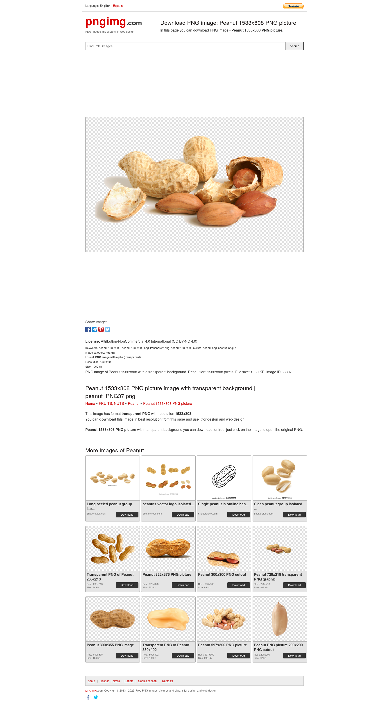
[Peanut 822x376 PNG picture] (168, 548)
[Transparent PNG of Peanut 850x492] (168, 619)
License (104, 681)
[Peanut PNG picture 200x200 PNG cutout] (279, 619)
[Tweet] (107, 329)
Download (127, 514)
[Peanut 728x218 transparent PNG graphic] (279, 548)
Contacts (167, 681)
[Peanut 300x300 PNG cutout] (224, 548)
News (116, 681)
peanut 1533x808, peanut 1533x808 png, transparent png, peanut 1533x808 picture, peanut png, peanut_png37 (167, 348)
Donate (128, 681)
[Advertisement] (194, 85)
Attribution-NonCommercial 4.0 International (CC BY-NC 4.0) (149, 341)
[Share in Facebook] (88, 329)
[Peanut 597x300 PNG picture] (224, 619)
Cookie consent (147, 681)
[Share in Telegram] (94, 329)
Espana (118, 5)
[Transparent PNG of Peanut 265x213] (112, 548)
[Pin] (101, 329)
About (91, 681)
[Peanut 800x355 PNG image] (112, 619)
